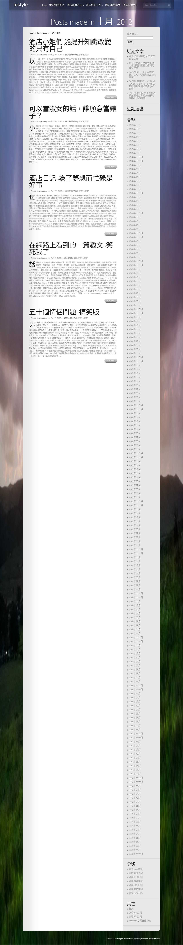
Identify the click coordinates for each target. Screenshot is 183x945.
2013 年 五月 (135, 618)
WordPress (155, 939)
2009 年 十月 (135, 786)
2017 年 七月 (135, 425)
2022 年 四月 (135, 225)
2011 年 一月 (135, 730)
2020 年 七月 (135, 281)
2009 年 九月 (135, 790)
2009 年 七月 (135, 798)
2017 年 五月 (135, 433)
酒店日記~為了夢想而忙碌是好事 (71, 182)
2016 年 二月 (135, 493)
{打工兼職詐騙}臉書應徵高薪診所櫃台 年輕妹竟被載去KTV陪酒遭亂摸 (142, 95)
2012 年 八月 (135, 654)
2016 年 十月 (135, 461)
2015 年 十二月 (136, 501)
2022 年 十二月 (136, 213)
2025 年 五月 (135, 141)
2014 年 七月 (135, 570)
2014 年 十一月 (136, 554)
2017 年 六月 (135, 429)
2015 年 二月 (135, 541)
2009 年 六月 (135, 802)
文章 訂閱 (135, 913)
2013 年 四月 (135, 622)
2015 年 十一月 (136, 505)
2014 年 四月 (135, 582)
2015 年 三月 (135, 537)
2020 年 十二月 (136, 261)
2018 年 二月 (135, 397)
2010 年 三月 (135, 770)
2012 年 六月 (135, 662)
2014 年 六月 (135, 574)
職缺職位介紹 (136, 873)
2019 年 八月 (135, 325)
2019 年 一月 (135, 353)
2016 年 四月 (135, 485)
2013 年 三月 (135, 626)
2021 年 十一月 (136, 237)
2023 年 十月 (135, 197)
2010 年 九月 (135, 746)
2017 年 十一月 (136, 409)
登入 (131, 909)
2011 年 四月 (135, 718)
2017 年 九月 (135, 417)
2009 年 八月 (135, 794)
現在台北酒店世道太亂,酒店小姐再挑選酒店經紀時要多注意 (142, 65)
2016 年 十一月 (136, 457)
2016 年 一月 (135, 497)
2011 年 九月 (135, 698)
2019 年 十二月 (136, 309)
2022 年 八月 (135, 221)
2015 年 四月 (135, 533)
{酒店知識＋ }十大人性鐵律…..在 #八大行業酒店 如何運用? (142, 74)
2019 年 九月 (135, 321)
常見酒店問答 (57, 5)
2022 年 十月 (135, 217)
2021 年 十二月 (136, 233)
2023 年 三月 (135, 209)
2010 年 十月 (135, 742)
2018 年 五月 (135, 385)
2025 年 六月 (135, 137)
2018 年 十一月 (136, 361)
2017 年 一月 (135, 449)
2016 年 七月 (135, 473)
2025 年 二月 (135, 149)
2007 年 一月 (135, 826)
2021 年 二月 (135, 253)
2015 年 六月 (135, 525)
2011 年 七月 (135, 706)
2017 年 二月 (135, 445)
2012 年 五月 (135, 666)
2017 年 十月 (135, 413)
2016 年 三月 (135, 489)
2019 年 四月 (135, 341)
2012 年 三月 (135, 674)
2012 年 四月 (135, 670)
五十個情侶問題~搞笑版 (64, 312)
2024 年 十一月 (136, 161)
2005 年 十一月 (136, 854)
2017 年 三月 (135, 441)
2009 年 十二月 (136, 778)
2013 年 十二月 (136, 594)
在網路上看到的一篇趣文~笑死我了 (71, 249)
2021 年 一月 (135, 257)
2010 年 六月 (135, 758)
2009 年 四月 (135, 810)
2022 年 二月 (135, 229)
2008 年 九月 (135, 814)
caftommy (43, 54)
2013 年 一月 (135, 634)
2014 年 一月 (135, 590)
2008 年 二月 (135, 818)
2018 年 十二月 (136, 357)
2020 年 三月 (135, 297)
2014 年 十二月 (136, 549)
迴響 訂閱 (135, 917)
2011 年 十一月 (136, 690)
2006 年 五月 (135, 838)
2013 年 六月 (135, 614)
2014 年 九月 (135, 562)
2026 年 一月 (135, 125)
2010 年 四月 (135, 766)
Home (44, 5)
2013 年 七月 (135, 610)
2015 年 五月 (135, 529)
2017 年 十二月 (136, 405)
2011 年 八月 (135, 702)
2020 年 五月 (135, 289)
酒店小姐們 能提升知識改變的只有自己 (70, 45)
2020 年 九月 (135, 273)
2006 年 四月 (135, 842)
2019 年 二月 (135, 349)
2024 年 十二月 (136, 157)
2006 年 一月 (135, 850)
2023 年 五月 (135, 205)
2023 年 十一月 (136, 193)
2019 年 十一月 (136, 313)
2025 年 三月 (135, 145)
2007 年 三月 (135, 822)
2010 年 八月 (135, 750)
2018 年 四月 (135, 389)
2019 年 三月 (135, 345)
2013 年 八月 (135, 606)
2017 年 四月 (135, 437)
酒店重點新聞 (113, 5)
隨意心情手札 (130, 5)
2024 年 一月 (135, 189)
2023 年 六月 (135, 201)
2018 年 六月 (135, 381)
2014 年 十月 (135, 558)
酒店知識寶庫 (75, 5)
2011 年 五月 (135, 714)
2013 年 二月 (135, 630)
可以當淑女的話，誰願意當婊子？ (72, 112)
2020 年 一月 (135, 305)
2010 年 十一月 (136, 738)
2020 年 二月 (135, 301)
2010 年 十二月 (136, 734)
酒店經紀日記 (94, 5)
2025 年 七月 (135, 133)
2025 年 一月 (135, 153)
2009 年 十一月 (136, 782)
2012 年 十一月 (136, 642)
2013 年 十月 (135, 602)
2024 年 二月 (135, 185)
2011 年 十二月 (136, 686)
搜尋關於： (132, 34)
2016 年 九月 (135, 465)
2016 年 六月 (135, 477)
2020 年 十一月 (136, 265)
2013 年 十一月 (136, 598)
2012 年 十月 (135, 646)
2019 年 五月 (135, 337)
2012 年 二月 (135, 678)
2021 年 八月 (135, 241)
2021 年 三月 (135, 249)
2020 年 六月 (135, 285)
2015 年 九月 (135, 513)
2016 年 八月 (135, 469)
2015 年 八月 (135, 517)
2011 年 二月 (135, 726)
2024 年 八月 (135, 173)
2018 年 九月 (135, 369)
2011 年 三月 (135, 722)
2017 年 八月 (135, 421)
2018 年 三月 (135, 393)
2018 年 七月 (135, 377)
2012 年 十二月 (136, 638)
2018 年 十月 (135, 365)
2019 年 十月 (135, 317)
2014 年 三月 (135, 586)
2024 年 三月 (135, 181)
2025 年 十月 (135, 129)
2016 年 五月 (135, 481)
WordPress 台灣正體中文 (140, 921)
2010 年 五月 (135, 762)
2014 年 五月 (135, 578)
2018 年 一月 (135, 401)
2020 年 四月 (135, 293)
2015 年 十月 (135, 509)
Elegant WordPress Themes (128, 939)
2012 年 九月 (135, 650)
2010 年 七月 (135, 754)
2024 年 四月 (135, 177)
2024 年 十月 (135, 165)
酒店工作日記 (136, 877)
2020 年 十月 (135, 269)
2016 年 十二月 (136, 453)
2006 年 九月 (135, 830)
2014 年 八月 (135, 566)
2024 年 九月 (135, 169)
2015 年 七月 (135, 521)
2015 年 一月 (135, 545)
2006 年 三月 (135, 846)
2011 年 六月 (135, 710)
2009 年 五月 (135, 806)
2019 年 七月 (135, 329)
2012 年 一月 (135, 682)
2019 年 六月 (135, 333)
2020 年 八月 (135, 277)
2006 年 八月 (135, 834)
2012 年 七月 (135, 658)
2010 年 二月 (135, 774)
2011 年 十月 (135, 694)
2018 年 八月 (135, 373)
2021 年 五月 (135, 245)
